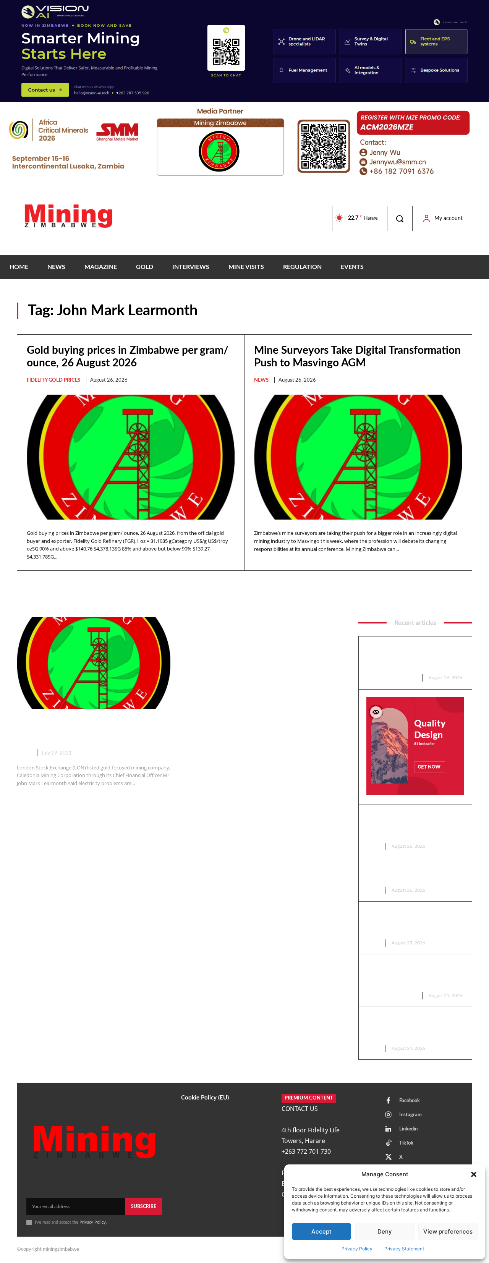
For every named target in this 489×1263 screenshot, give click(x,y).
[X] (388, 1157)
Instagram (410, 1114)
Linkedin (408, 1129)
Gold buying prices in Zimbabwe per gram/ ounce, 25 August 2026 (413, 975)
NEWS (261, 380)
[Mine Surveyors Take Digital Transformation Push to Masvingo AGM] (358, 457)
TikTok (406, 1143)
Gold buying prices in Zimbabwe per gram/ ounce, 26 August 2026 (413, 657)
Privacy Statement (404, 1249)
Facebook (409, 1100)
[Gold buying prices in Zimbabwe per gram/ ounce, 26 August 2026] (131, 457)
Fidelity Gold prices (53, 380)
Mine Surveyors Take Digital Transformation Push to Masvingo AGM (409, 825)
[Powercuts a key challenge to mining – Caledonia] (93, 663)
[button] (474, 1174)
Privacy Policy (357, 1249)
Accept (321, 1231)
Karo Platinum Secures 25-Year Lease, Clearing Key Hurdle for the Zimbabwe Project (413, 1027)
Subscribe (143, 1206)
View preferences (448, 1231)
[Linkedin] (388, 1129)
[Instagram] (388, 1115)
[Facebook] (388, 1101)
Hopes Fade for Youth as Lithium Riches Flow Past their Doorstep (412, 922)
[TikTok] (388, 1143)
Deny (384, 1231)
